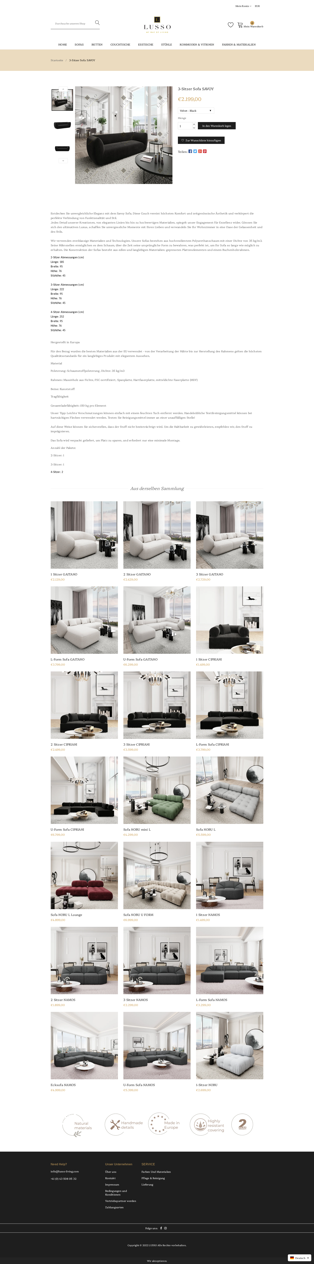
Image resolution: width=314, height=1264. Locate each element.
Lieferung (147, 1184)
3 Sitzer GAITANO (209, 574)
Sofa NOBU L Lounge (66, 914)
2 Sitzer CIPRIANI (64, 744)
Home (62, 44)
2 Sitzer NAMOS (63, 1000)
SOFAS (79, 44)
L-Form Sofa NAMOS (211, 1000)
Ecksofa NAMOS (63, 1085)
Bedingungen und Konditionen (116, 1192)
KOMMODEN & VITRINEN (197, 44)
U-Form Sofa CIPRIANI (67, 829)
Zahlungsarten (114, 1207)
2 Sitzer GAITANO (137, 574)
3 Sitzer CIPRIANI (136, 744)
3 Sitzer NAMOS (135, 1000)
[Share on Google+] (200, 151)
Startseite (57, 60)
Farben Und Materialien (156, 1171)
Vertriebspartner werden (120, 1201)
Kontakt (110, 1178)
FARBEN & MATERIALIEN (239, 44)
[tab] (157, 200)
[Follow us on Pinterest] (205, 151)
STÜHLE (166, 44)
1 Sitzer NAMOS (208, 914)
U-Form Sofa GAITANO (140, 659)
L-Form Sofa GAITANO (67, 659)
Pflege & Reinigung (153, 1178)
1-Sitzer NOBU (206, 1085)
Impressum (112, 1184)
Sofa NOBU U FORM (138, 914)
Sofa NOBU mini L (137, 829)
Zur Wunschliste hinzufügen (203, 140)
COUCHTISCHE (120, 44)
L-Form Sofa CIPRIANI (212, 744)
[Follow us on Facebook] (190, 151)
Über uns (110, 1171)
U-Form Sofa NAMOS (139, 1085)
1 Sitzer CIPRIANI (209, 659)
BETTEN (97, 44)
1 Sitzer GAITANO (64, 574)
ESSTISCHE (145, 44)
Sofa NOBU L (206, 829)
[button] (299, 1258)
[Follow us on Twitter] (195, 151)
